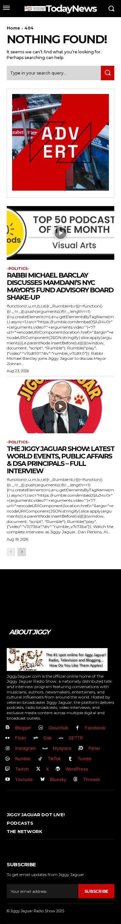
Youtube (24, 779)
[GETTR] (61, 738)
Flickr (20, 737)
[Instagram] (7, 748)
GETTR (76, 737)
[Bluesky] (42, 779)
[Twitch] (7, 769)
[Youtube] (7, 779)
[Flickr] (7, 738)
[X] (38, 769)
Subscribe (96, 891)
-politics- (18, 268)
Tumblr (85, 758)
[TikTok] (40, 759)
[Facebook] (77, 727)
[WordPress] (58, 769)
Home (13, 28)
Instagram (25, 748)
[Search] (107, 73)
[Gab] (35, 738)
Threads (91, 779)
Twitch (22, 769)
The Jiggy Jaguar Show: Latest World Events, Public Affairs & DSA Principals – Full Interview (60, 460)
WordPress (77, 769)
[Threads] (75, 779)
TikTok (54, 758)
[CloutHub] (40, 727)
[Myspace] (45, 748)
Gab (47, 737)
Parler (94, 748)
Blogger (23, 727)
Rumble (23, 758)
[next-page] (21, 552)
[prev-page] (11, 552)
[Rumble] (7, 759)
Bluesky (58, 779)
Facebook (95, 727)
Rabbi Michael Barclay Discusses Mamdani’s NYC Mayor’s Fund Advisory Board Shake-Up (60, 286)
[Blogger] (7, 727)
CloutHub (58, 727)
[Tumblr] (70, 759)
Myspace (62, 748)
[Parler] (81, 748)
